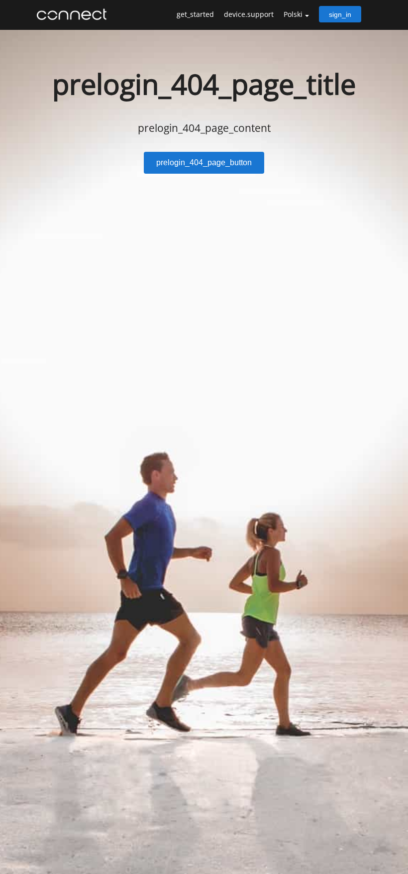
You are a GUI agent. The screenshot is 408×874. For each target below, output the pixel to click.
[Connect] (74, 14)
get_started (195, 14)
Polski (293, 14)
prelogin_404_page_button (204, 162)
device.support (249, 14)
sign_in (340, 14)
